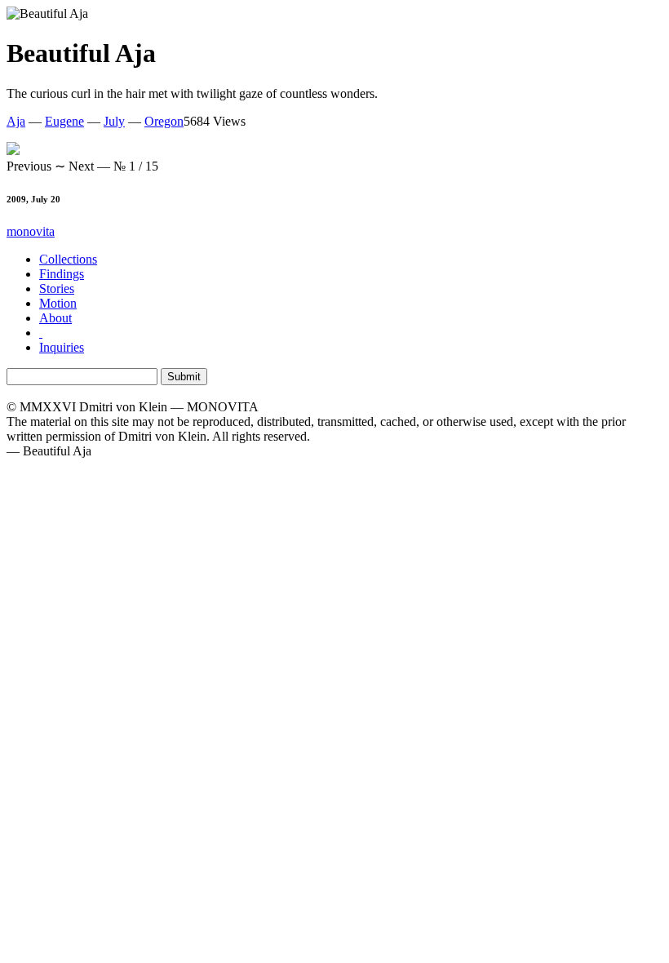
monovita (31, 231)
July (114, 121)
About (55, 318)
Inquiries (61, 347)
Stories (56, 288)
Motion (58, 303)
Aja (16, 121)
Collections (68, 259)
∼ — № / (82, 166)
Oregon (164, 121)
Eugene (64, 121)
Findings (61, 274)
